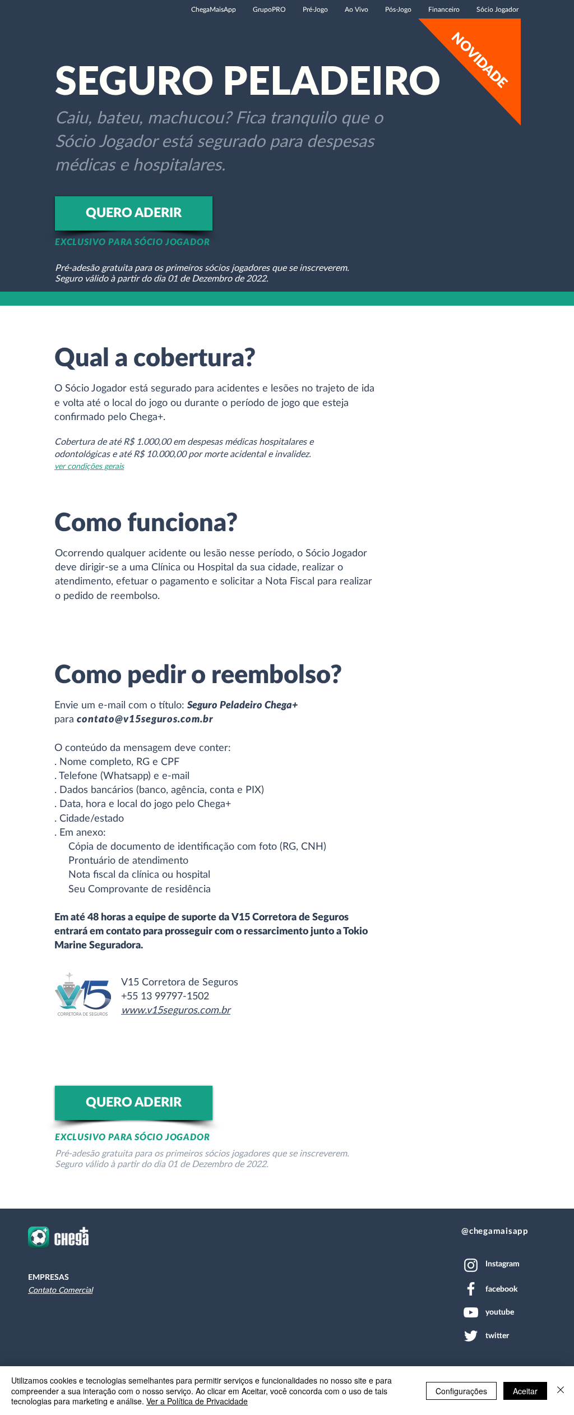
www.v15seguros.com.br (175, 1011)
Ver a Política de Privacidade (197, 1401)
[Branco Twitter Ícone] (471, 1336)
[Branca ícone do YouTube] (471, 1312)
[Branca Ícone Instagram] (471, 1265)
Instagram (502, 1264)
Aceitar (525, 1390)
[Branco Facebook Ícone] (471, 1289)
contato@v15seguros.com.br (145, 720)
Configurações (461, 1390)
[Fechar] (560, 1390)
